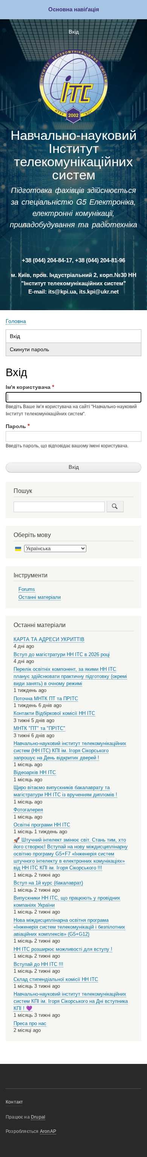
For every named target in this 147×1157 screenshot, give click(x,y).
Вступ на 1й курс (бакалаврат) (48, 883)
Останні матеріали (39, 597)
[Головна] (73, 88)
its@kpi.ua (62, 292)
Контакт (14, 1102)
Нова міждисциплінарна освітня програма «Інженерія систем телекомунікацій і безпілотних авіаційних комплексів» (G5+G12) (69, 927)
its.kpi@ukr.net (99, 292)
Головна (16, 321)
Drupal (38, 1117)
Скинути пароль (29, 349)
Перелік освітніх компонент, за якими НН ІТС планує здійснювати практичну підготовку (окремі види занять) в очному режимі (70, 676)
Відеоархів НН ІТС (35, 772)
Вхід (74, 32)
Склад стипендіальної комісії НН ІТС (56, 979)
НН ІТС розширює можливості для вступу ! (63, 949)
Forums (26, 589)
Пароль (16, 426)
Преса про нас (30, 1023)
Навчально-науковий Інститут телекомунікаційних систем (74, 155)
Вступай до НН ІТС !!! (38, 964)
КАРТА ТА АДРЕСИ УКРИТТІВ (49, 639)
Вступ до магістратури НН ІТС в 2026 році (62, 654)
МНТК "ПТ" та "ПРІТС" (39, 728)
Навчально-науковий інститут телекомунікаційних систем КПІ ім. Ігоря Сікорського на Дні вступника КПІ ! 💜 (71, 1001)
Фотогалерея (28, 810)
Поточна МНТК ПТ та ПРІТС (46, 698)
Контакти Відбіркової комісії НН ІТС (54, 713)
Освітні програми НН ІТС (42, 825)
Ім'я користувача (28, 387)
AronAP (48, 1131)
